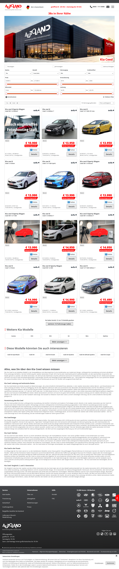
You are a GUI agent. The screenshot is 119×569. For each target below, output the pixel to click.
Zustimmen (110, 563)
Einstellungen (99, 563)
